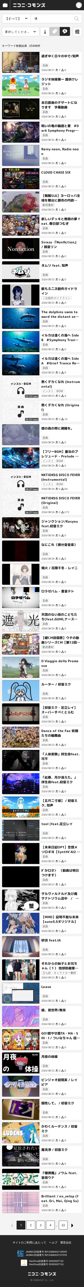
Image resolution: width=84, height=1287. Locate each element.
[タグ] (54, 31)
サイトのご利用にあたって (29, 1242)
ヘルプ (53, 1242)
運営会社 (65, 1242)
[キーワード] (65, 31)
